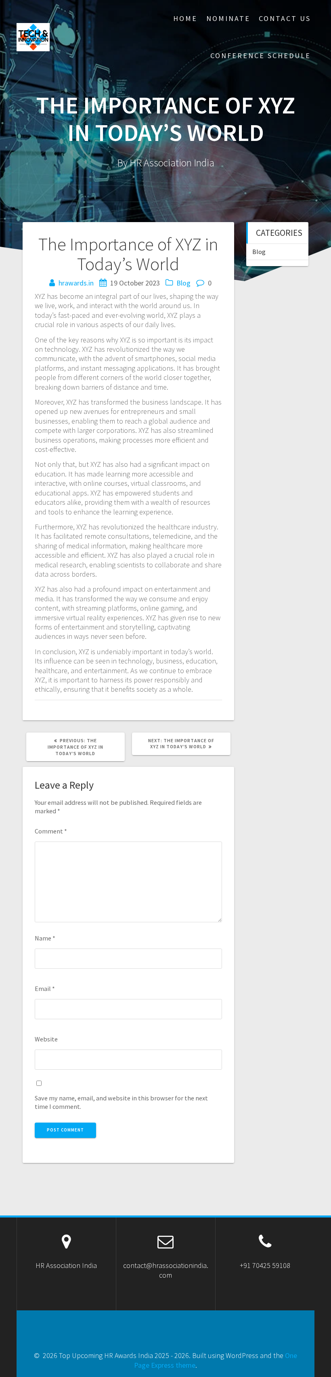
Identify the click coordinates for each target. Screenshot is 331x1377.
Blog (183, 283)
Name (45, 938)
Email (45, 988)
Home (185, 18)
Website (46, 1039)
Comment (51, 831)
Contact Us (285, 18)
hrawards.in (76, 283)
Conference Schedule (260, 55)
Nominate (228, 18)
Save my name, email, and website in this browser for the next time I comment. (121, 1102)
